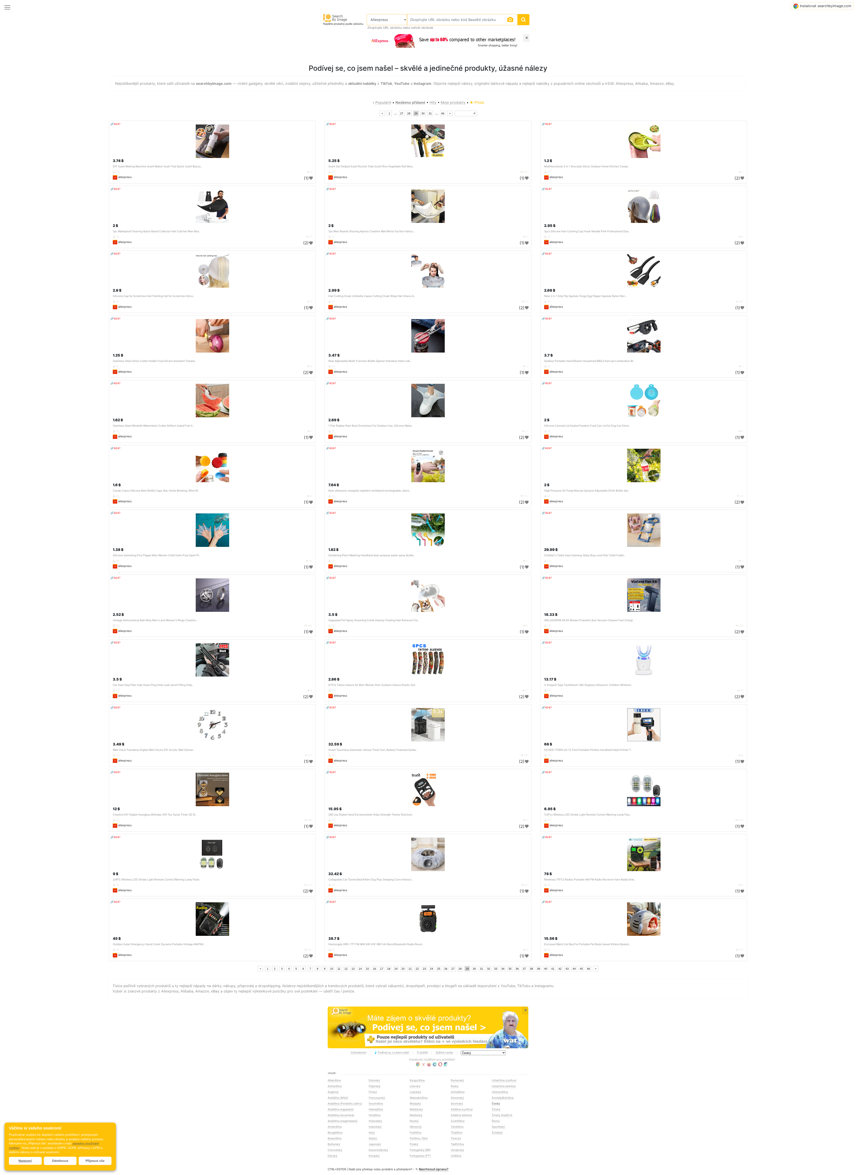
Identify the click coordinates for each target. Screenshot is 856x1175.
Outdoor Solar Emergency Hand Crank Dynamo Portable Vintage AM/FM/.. (159, 944)
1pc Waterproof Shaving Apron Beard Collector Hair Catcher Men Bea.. (156, 231)
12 (346, 968)
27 (401, 113)
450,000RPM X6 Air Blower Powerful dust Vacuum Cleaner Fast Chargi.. (589, 620)
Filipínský (375, 1086)
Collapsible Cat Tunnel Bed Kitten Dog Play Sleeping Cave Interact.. (370, 879)
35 (510, 968)
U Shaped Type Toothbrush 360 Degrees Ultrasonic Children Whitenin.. (588, 685)
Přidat (478, 102)
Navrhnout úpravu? (434, 1169)
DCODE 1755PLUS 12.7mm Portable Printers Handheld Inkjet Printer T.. (588, 750)
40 (545, 968)
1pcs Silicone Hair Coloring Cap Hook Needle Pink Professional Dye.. (587, 231)
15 (367, 968)
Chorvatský (335, 1150)
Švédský (497, 1132)
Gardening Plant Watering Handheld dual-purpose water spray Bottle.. (371, 555)
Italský (373, 1138)
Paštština (415, 1132)
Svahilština (458, 1121)
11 (338, 968)
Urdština (456, 1155)
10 (331, 968)
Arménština (335, 1126)
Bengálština (335, 1132)
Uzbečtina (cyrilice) (504, 1080)
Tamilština (457, 1126)
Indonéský (375, 1126)
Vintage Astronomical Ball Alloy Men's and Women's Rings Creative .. (155, 620)
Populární (383, 102)
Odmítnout (60, 1161)
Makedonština (419, 1097)
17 (381, 968)
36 (517, 968)
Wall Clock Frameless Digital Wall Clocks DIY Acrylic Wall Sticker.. (153, 750)
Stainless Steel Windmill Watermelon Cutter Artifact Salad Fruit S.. (153, 425)
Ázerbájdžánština (503, 1097)
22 (417, 968)
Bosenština (335, 1138)
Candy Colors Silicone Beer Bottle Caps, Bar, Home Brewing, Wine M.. (156, 490)
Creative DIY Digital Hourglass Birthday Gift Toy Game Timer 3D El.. (155, 814)
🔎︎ (474, 113)
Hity (433, 102)
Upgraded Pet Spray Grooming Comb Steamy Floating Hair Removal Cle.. (373, 620)
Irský (372, 1132)
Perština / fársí (419, 1138)
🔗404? (115, 124)
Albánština (334, 1080)
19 (395, 968)
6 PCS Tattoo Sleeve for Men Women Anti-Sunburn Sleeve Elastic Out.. (372, 685)
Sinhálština (458, 1092)
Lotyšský (415, 1092)
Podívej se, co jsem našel (393, 1052)
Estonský (374, 1080)
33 (495, 968)
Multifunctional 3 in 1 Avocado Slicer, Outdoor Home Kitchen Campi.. (586, 166)
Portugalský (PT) (420, 1155)
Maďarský (416, 1115)
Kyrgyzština (417, 1080)
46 (442, 113)
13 (353, 968)
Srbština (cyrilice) (462, 1109)
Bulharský (334, 1144)
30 (423, 113)
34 (502, 968)
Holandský (375, 1121)
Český (496, 1103)
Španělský (498, 1126)
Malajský (415, 1103)
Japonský (375, 1144)
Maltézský (416, 1109)
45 (581, 968)
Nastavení (25, 1161)
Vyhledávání (358, 1052)
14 (360, 968)
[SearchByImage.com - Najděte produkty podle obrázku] (335, 17)
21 (410, 968)
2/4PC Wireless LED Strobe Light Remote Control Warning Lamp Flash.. (157, 879)
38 (531, 968)
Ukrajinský (457, 1150)
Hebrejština (376, 1109)
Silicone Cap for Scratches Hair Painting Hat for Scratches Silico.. (153, 296)
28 (408, 113)
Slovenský (457, 1097)
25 (438, 968)
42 (560, 968)
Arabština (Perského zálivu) (345, 1103)
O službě (422, 1052)
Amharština (335, 1086)
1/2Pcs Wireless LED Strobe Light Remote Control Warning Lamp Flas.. (587, 814)
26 (445, 968)
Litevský (415, 1086)
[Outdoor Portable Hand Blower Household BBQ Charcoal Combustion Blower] (644, 336)
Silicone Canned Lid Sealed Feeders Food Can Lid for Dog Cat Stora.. (587, 425)
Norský (414, 1121)
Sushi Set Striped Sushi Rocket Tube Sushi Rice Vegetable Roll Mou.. (371, 166)
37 (524, 968)
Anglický (333, 1092)
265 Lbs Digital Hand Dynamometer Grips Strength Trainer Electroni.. (370, 814)
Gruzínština (376, 1103)
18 (388, 968)
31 (430, 113)
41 (552, 968)
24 (431, 968)
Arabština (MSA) (338, 1097)
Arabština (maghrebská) (342, 1121)
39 (538, 968)
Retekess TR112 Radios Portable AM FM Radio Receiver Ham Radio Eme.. (589, 879)
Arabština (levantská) (341, 1115)
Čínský (496, 1109)
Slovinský (457, 1103)
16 (374, 968)
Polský (414, 1144)
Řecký (496, 1121)
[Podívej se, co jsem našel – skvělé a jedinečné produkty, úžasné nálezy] (428, 1027)
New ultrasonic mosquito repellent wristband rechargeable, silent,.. (369, 490)
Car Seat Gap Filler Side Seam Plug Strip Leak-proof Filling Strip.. (153, 685)
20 (403, 968)
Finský (373, 1092)
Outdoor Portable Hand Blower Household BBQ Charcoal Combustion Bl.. (589, 361)
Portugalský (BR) (420, 1150)
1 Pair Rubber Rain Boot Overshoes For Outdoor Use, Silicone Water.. (370, 425)
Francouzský (377, 1097)
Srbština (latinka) (461, 1115)
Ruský (455, 1086)
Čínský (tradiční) (502, 1115)
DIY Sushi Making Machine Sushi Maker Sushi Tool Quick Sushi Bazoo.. (157, 166)
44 (574, 968)
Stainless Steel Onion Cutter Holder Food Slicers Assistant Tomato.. (154, 361)
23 (424, 968)
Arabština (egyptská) (341, 1109)
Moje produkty (453, 102)
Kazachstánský (378, 1150)
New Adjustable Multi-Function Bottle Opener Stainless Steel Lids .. (370, 361)
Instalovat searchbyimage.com (825, 6)
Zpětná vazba (444, 1052)
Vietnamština (500, 1092)
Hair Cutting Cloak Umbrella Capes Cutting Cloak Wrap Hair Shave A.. (371, 296)
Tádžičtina (457, 1144)
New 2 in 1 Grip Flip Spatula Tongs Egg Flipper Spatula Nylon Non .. (585, 296)
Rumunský (457, 1080)
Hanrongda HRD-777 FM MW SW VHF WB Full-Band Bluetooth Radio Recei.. (375, 944)
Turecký (456, 1138)
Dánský (332, 1155)
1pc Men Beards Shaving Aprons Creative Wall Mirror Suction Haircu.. (371, 231)
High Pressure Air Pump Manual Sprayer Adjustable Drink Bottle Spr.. (586, 490)
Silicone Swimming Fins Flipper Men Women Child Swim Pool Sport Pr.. (156, 555)
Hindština (375, 1115)
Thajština (456, 1132)
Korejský (374, 1155)
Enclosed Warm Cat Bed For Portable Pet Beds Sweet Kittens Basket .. (587, 944)
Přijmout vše (95, 1161)
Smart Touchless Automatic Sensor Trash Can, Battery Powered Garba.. (372, 750)
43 (567, 968)
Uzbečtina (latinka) (504, 1086)
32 (488, 968)
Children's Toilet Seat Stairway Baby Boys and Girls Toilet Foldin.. (584, 555)
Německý (416, 1126)
